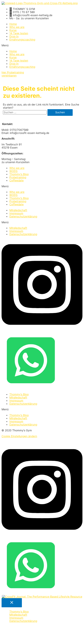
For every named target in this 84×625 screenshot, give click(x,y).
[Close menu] (12, 602)
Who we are (16, 27)
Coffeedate (16, 180)
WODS (13, 171)
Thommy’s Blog (19, 174)
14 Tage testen (18, 33)
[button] (42, 45)
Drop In (14, 36)
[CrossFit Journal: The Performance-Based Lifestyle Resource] (42, 596)
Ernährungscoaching (22, 39)
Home (13, 23)
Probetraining (17, 177)
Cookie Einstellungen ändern (19, 436)
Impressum (16, 213)
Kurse (13, 30)
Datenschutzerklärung (23, 216)
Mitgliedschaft (18, 210)
